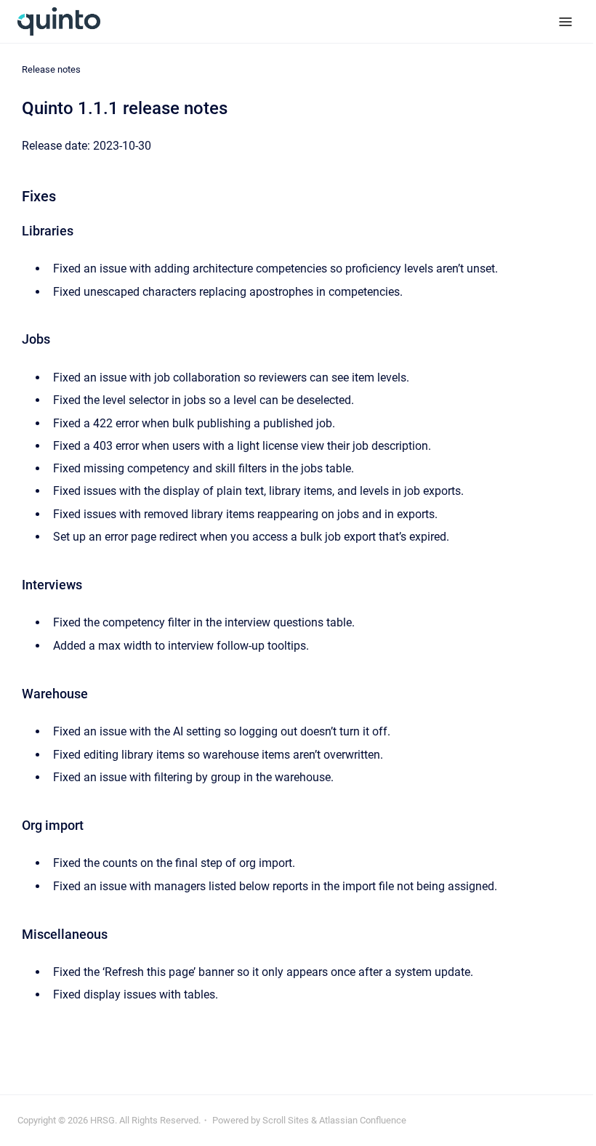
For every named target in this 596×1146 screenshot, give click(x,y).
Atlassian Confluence (362, 1120)
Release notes (51, 69)
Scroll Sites (285, 1120)
